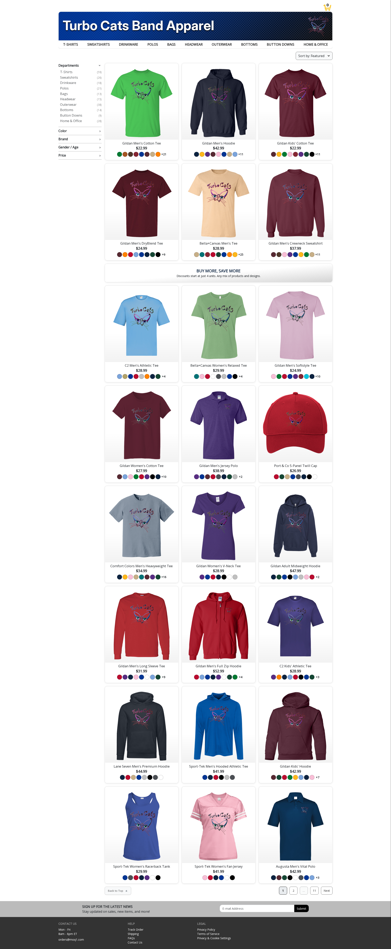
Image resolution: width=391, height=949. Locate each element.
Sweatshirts (98, 44)
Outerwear (222, 44)
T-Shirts (70, 44)
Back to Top (118, 891)
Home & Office (316, 44)
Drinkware (128, 44)
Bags (171, 44)
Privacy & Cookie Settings (214, 938)
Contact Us (135, 942)
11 (314, 891)
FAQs (131, 938)
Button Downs (280, 44)
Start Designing (141, 132)
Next (327, 891)
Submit (301, 908)
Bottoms (249, 44)
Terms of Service (208, 934)
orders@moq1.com (71, 939)
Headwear (194, 44)
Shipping (133, 934)
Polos (152, 44)
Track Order (135, 929)
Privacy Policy (206, 929)
